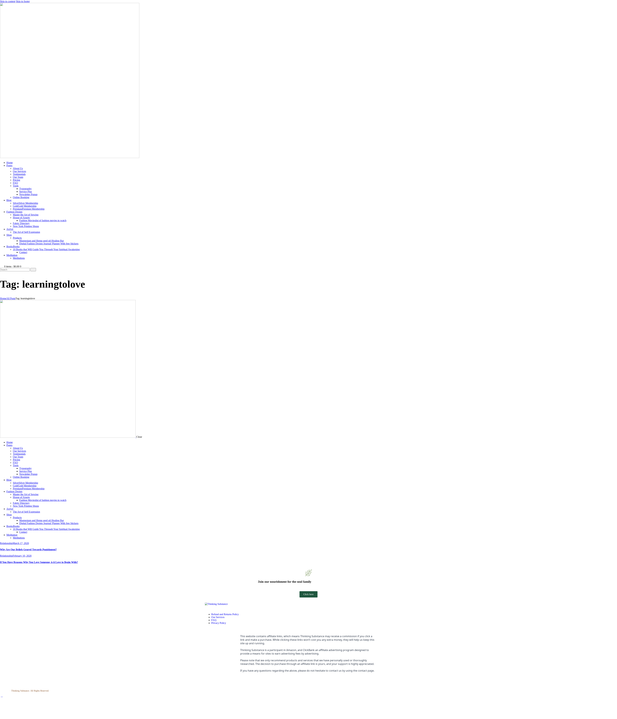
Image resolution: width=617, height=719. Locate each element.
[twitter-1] (214, 681)
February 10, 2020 (22, 555)
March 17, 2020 (21, 543)
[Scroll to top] (2, 695)
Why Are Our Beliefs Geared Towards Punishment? (28, 549)
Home (3, 298)
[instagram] (210, 681)
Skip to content (7, 1)
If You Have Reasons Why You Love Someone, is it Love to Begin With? (39, 562)
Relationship (6, 543)
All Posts (10, 298)
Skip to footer (23, 1)
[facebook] (206, 681)
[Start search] (33, 269)
